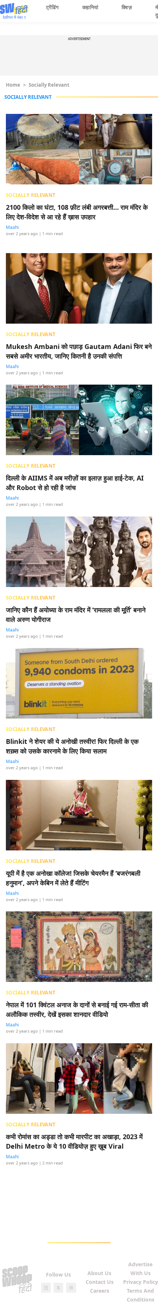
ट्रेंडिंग (52, 7)
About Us (99, 1273)
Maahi (12, 227)
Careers (99, 1290)
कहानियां (90, 7)
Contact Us (100, 1281)
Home (13, 85)
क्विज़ (127, 7)
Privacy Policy (140, 1281)
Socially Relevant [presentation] (31, 195)
